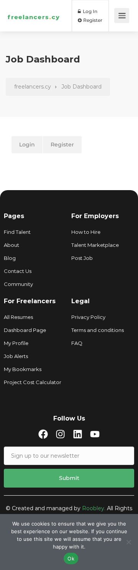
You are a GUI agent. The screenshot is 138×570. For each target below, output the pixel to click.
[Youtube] (95, 434)
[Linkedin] (77, 434)
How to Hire (85, 232)
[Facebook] (43, 434)
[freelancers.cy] (33, 5)
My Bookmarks (22, 369)
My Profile (16, 343)
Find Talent (17, 232)
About (11, 245)
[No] (128, 542)
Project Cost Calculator (32, 382)
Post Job (82, 258)
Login (27, 144)
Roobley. (93, 508)
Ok (70, 558)
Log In (89, 11)
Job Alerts (16, 356)
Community (18, 284)
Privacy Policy (88, 317)
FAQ (76, 343)
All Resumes (18, 317)
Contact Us (17, 271)
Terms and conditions (97, 330)
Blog (10, 258)
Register (92, 20)
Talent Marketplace (95, 245)
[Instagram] (60, 434)
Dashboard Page (25, 330)
